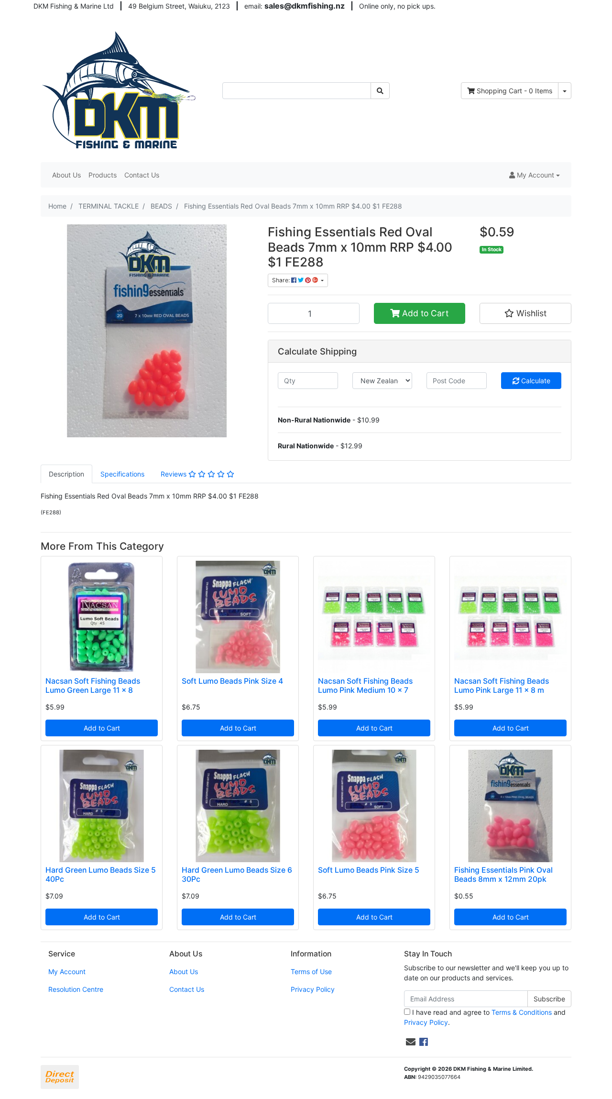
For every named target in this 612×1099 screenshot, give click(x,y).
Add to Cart (424, 313)
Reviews (174, 474)
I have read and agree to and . (485, 1017)
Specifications (122, 474)
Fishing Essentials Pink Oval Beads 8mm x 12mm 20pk (503, 875)
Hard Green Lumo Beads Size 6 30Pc (237, 875)
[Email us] (410, 1042)
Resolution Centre (75, 989)
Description (66, 474)
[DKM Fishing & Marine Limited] (120, 90)
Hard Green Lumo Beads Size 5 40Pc (100, 875)
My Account (67, 971)
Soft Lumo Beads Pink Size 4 (232, 681)
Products (102, 175)
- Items (514, 91)
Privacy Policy (313, 989)
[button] (534, 175)
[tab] (66, 474)
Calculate (534, 381)
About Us (66, 175)
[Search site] (380, 90)
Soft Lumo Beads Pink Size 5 (368, 870)
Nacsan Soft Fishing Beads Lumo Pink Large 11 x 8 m (501, 686)
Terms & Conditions (522, 1012)
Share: (281, 280)
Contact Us (141, 175)
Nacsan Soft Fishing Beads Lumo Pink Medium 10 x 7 (365, 686)
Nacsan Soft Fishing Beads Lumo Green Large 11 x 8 (92, 686)
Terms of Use (311, 971)
